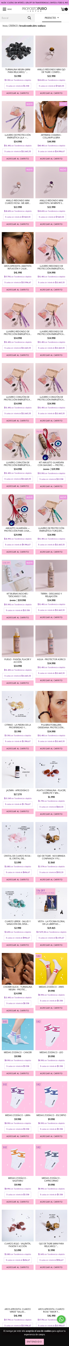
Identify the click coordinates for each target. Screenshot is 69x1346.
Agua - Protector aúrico (51, 659)
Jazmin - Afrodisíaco (17, 790)
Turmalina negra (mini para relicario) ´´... (17, 70)
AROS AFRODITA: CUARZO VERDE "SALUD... (18, 1310)
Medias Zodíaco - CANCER (18, 1052)
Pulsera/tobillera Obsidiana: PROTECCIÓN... (51, 726)
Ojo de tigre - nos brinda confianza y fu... (51, 857)
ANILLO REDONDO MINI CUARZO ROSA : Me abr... (17, 201)
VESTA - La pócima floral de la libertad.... (51, 922)
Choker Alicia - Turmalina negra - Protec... (17, 988)
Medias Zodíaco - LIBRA (17, 1115)
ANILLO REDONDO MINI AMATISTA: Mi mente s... (51, 201)
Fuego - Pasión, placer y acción (17, 660)
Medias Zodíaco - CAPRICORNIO (51, 1179)
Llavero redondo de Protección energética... (51, 267)
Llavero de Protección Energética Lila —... (18, 136)
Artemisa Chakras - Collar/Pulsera (51, 136)
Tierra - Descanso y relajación (51, 595)
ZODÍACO (13, 25)
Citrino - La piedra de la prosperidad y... (18, 726)
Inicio (5, 25)
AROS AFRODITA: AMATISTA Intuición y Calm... (17, 267)
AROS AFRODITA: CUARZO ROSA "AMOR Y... (51, 1310)
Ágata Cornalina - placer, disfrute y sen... (51, 791)
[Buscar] (29, 18)
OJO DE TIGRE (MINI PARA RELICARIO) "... (51, 1245)
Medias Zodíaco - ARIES (51, 987)
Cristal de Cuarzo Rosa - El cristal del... (18, 857)
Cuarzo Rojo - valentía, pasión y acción (17, 1245)
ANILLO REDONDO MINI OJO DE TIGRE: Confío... (51, 70)
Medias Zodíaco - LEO (51, 1052)
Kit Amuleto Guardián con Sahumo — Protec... (51, 463)
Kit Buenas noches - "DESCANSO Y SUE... (18, 595)
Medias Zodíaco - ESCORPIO (51, 1115)
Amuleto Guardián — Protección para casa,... (17, 529)
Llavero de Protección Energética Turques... (51, 529)
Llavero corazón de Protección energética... (17, 398)
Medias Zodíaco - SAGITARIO (17, 1179)
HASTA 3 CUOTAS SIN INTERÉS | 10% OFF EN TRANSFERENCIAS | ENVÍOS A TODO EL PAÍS (34, 2)
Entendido (34, 1341)
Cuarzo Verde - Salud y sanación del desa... (18, 922)
